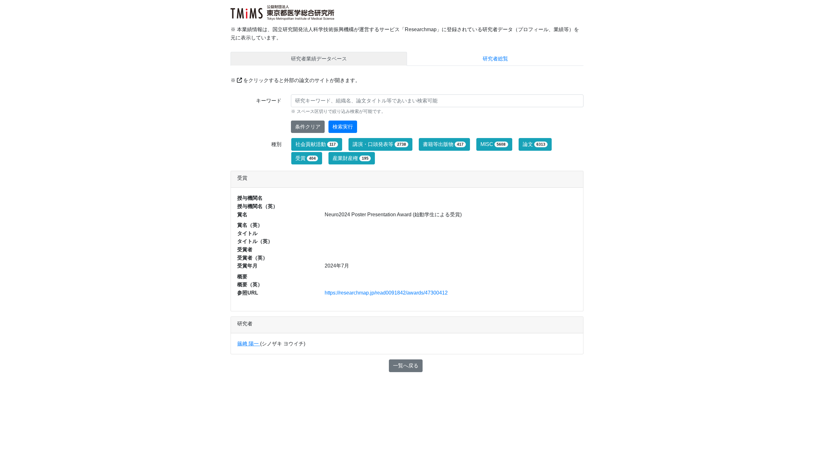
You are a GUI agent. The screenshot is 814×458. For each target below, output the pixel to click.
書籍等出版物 (443, 144)
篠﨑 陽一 (248, 343)
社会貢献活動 (315, 144)
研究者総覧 (495, 58)
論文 (534, 144)
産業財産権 (350, 158)
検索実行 (343, 126)
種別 (276, 144)
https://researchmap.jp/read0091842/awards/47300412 (386, 292)
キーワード (268, 100)
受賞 (305, 158)
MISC (493, 144)
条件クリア (308, 126)
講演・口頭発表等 (379, 144)
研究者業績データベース (319, 58)
